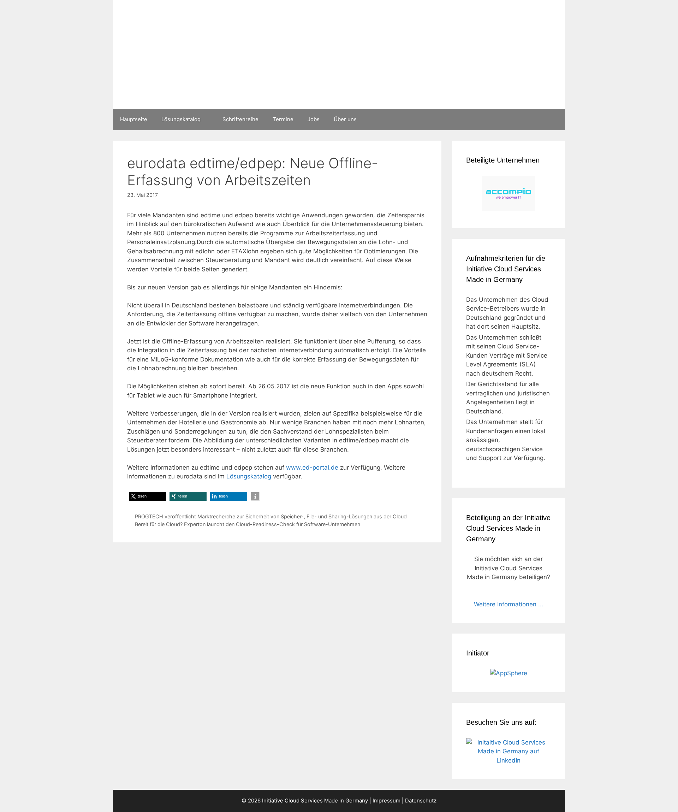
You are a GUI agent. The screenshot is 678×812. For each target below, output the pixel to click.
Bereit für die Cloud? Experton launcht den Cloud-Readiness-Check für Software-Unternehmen (247, 524)
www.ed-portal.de (312, 467)
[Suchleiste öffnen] (554, 119)
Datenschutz (420, 800)
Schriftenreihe (240, 119)
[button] (147, 496)
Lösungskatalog (181, 119)
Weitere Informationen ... (508, 604)
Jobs (314, 119)
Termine (283, 119)
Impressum (386, 800)
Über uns (345, 119)
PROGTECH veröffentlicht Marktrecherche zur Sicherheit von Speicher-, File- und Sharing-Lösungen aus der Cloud (271, 516)
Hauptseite (133, 119)
